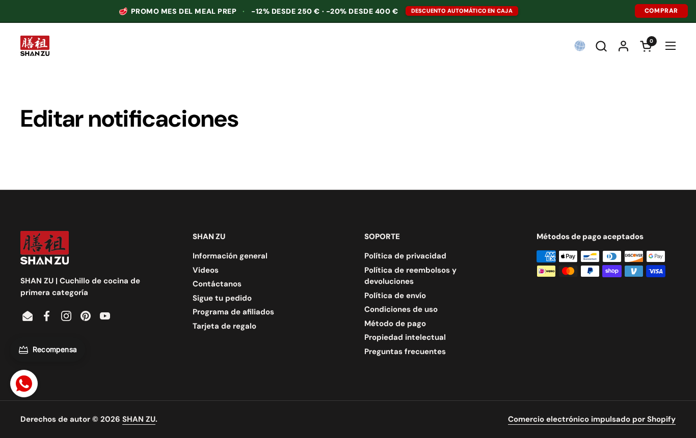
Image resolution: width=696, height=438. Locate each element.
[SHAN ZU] (34, 46)
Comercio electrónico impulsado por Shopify (592, 419)
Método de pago (395, 323)
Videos (206, 270)
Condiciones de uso (401, 309)
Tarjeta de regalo (224, 326)
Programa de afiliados (233, 312)
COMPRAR (661, 11)
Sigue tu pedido (222, 298)
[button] (601, 46)
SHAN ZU (138, 419)
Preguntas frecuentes (405, 351)
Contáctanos (217, 284)
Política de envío (395, 295)
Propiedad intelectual (405, 337)
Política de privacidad (405, 256)
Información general (230, 256)
